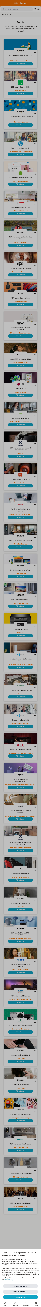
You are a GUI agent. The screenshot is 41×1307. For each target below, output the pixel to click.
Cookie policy (8, 1280)
